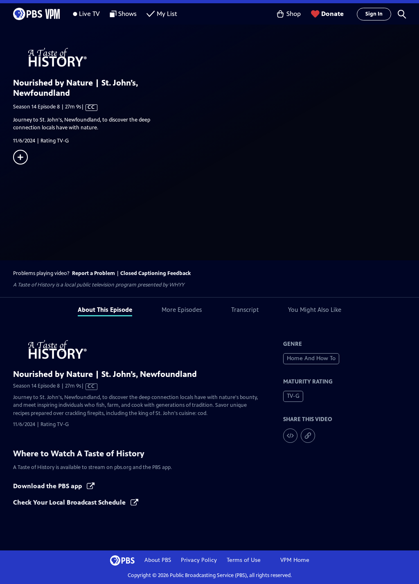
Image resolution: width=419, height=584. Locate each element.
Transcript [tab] (245, 309)
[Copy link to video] (308, 435)
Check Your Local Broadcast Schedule (70, 502)
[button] (401, 14)
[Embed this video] (290, 435)
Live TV (89, 14)
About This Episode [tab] (105, 309)
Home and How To (311, 358)
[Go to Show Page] (216, 57)
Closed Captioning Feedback (155, 273)
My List (167, 14)
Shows (127, 14)
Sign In (374, 14)
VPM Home (294, 560)
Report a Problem (93, 273)
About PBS (157, 560)
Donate (332, 14)
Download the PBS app (48, 486)
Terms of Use (244, 560)
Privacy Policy (199, 560)
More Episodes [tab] (182, 309)
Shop (293, 14)
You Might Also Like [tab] (314, 309)
